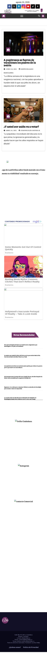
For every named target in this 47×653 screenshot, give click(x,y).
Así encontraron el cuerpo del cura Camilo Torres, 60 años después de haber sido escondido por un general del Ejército (23, 377)
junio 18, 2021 (11, 69)
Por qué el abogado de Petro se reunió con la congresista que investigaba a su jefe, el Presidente (20, 345)
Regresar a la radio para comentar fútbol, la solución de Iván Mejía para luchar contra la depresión (22, 387)
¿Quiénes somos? (15, 647)
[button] (39, 15)
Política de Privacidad (30, 647)
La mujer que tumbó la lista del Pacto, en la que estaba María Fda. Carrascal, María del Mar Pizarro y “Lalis (22, 356)
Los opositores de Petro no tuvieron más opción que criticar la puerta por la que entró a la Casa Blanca (23, 366)
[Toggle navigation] (21, 16)
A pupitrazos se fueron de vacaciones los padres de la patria (20, 62)
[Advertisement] (23, 442)
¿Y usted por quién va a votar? (21, 126)
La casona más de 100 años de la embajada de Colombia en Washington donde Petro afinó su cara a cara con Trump (20, 398)
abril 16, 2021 (11, 130)
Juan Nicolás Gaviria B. (30, 130)
